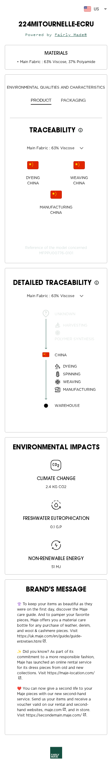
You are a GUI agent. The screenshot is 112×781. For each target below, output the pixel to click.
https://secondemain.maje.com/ (54, 715)
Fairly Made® (71, 34)
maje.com (53, 710)
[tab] (41, 100)
